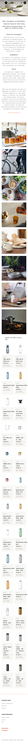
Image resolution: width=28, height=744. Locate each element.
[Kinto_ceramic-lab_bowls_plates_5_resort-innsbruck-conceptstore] (14, 188)
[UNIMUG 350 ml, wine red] (7, 480)
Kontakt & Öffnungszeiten (7, 703)
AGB (2, 722)
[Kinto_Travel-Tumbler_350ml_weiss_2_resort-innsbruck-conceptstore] (14, 295)
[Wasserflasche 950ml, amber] (7, 584)
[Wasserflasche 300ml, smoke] (7, 506)
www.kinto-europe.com (14, 112)
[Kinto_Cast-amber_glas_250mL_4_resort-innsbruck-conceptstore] (14, 135)
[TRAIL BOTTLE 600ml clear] (20, 349)
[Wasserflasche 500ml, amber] (20, 375)
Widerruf (3, 719)
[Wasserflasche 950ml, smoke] (20, 558)
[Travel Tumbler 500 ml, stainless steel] (7, 637)
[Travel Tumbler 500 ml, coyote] (20, 611)
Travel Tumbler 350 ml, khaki (19, 678)
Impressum (4, 708)
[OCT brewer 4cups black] (20, 401)
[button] (25, 2)
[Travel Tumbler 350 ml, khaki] (20, 667)
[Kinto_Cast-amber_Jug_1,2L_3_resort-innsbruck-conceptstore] (14, 215)
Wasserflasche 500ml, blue (10, 385)
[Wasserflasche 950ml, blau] (7, 558)
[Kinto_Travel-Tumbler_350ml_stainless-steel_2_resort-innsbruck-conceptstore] (14, 161)
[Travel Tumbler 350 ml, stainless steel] (20, 637)
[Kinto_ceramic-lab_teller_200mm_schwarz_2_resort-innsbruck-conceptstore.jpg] (14, 322)
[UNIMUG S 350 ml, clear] (20, 428)
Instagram (5, 728)
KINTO (4, 357)
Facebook (4, 730)
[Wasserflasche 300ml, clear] (7, 532)
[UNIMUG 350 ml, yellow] (20, 454)
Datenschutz (4, 705)
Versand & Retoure (5, 717)
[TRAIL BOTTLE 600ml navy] (7, 349)
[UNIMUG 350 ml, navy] (7, 454)
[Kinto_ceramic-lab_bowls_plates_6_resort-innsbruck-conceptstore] (14, 268)
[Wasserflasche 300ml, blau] (20, 480)
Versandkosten (8, 366)
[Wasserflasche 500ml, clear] (7, 401)
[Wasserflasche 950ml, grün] (20, 532)
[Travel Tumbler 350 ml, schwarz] (7, 667)
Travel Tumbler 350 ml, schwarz (6, 678)
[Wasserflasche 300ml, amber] (20, 506)
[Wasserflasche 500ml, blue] (7, 375)
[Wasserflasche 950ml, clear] (20, 584)
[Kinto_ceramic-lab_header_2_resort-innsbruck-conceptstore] (14, 241)
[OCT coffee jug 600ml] (7, 428)
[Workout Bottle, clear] (7, 611)
